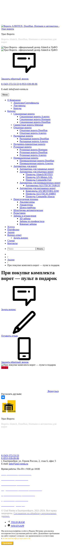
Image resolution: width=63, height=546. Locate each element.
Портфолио (13, 229)
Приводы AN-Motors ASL (39, 177)
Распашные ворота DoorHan (34, 138)
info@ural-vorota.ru (18, 463)
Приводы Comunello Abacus (40, 196)
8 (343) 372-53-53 (10, 84)
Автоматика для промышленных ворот (40, 182)
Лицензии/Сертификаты (26, 102)
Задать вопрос (20, 237)
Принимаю (7, 543)
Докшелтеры (26, 204)
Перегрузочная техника (25, 199)
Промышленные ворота (25, 158)
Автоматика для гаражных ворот (37, 169)
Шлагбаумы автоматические (28, 210)
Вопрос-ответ (14, 235)
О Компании (14, 100)
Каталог (11, 111)
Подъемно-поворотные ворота (29, 144)
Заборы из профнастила (32, 221)
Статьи (11, 240)
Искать (40, 249)
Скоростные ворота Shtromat (28, 125)
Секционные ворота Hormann (35, 119)
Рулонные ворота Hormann (33, 149)
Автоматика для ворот (25, 166)
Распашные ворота (23, 136)
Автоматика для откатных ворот (37, 171)
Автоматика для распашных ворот (38, 188)
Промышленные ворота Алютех (36, 163)
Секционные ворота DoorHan (35, 122)
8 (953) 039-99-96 (28, 84)
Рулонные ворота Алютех (33, 155)
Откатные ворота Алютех (33, 133)
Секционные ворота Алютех (35, 116)
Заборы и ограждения (24, 215)
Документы (19, 105)
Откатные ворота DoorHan (33, 130)
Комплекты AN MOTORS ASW (42, 191)
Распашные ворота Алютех (34, 141)
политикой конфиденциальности (16, 538)
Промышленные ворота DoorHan (37, 160)
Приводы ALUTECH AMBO (41, 193)
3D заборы (25, 218)
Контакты (12, 243)
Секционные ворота (24, 114)
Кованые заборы (28, 224)
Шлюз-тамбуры (28, 207)
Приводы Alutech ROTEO (39, 174)
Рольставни (19, 213)
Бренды (17, 108)
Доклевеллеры (27, 202)
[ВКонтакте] (3, 397)
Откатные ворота (22, 127)
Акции (11, 232)
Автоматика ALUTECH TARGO (43, 185)
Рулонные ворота (22, 147)
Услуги (11, 226)
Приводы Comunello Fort (38, 180)
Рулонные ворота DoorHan (33, 152)
